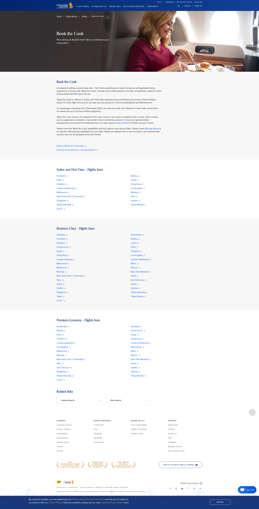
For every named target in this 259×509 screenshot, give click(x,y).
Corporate (152, 6)
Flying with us (99, 6)
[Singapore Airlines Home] (65, 7)
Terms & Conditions (95, 499)
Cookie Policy (55, 502)
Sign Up (198, 6)
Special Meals (123, 123)
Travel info (115, 6)
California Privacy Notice (112, 502)
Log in (187, 6)
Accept (220, 502)
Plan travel (83, 6)
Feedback (170, 2)
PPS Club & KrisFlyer (133, 6)
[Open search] (180, 8)
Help (159, 2)
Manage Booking (153, 128)
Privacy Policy (78, 499)
